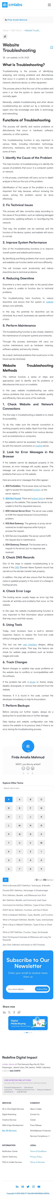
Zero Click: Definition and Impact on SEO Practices (24, 944)
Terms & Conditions (38, 1151)
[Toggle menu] (49, 4)
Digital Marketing (9, 1114)
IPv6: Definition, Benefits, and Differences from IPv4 (24, 895)
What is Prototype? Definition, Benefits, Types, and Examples (28, 919)
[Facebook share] (14, 1012)
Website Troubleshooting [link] (33, 30)
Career (33, 1120)
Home (5, 30)
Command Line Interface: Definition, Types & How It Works (27, 905)
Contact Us (34, 1114)
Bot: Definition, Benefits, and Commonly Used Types (24, 900)
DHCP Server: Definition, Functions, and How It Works (25, 910)
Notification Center (10, 1151)
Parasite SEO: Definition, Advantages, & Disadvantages (25, 890)
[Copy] (5, 36)
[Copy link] (19, 1012)
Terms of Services (37, 1162)
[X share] (9, 1012)
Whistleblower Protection (40, 1130)
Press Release (35, 1125)
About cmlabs (36, 1109)
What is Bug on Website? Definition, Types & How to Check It (27, 925)
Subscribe (42, 988)
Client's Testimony (9, 1156)
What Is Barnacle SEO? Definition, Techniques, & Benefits (26, 885)
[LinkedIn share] (4, 1012)
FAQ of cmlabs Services (12, 1162)
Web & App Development (12, 1125)
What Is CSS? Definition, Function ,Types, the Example (25, 932)
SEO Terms (16, 30)
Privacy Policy (36, 1156)
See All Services (9, 1130)
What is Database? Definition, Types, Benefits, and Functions (28, 915)
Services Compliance (38, 1136)
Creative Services (9, 1120)
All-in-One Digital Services (13, 1109)
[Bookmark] (51, 47)
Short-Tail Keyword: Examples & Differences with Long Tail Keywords (27, 938)
